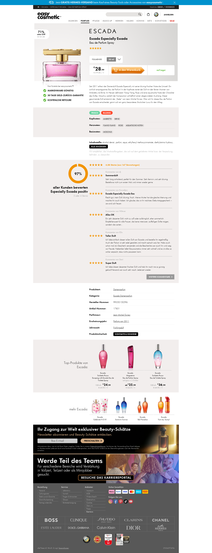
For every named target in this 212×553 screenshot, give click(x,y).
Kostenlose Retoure (59, 100)
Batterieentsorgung (69, 503)
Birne (117, 119)
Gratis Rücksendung (46, 500)
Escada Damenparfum (122, 296)
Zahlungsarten (44, 493)
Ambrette (107, 119)
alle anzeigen (98, 146)
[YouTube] (130, 501)
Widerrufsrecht (91, 496)
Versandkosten (64, 548)
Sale (172, 21)
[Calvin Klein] (106, 528)
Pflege (96, 21)
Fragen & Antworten (70, 496)
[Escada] (106, 31)
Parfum (85, 21)
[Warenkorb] (148, 14)
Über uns (89, 506)
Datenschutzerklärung (97, 446)
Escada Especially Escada (108, 38)
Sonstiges (161, 21)
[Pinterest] (120, 501)
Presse (88, 509)
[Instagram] (110, 501)
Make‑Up (107, 21)
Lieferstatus (66, 490)
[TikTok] (125, 501)
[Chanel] (161, 520)
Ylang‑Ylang (109, 125)
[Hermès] (161, 528)
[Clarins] (133, 520)
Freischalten (91, 440)
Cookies (89, 503)
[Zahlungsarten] (141, 491)
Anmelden (168, 15)
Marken (73, 21)
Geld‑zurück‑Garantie (47, 496)
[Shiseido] (106, 520)
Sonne (140, 21)
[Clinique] (78, 520)
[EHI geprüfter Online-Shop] (97, 539)
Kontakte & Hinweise (125, 334)
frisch (94, 113)
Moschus (107, 132)
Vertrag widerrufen (45, 503)
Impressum (89, 490)
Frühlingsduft (118, 327)
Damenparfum (119, 289)
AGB (88, 493)
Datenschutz (90, 500)
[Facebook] (115, 501)
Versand (42, 490)
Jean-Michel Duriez (121, 315)
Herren (119, 21)
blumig (107, 113)
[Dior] (133, 528)
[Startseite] (38, 7)
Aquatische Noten (134, 125)
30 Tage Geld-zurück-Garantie (66, 95)
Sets (149, 21)
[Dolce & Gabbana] (78, 528)
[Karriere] (106, 468)
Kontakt (65, 493)
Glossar (65, 500)
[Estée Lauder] (51, 528)
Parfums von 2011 (121, 321)
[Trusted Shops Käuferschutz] (156, 14)
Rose (121, 125)
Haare (130, 21)
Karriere (89, 512)
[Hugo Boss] (51, 520)
